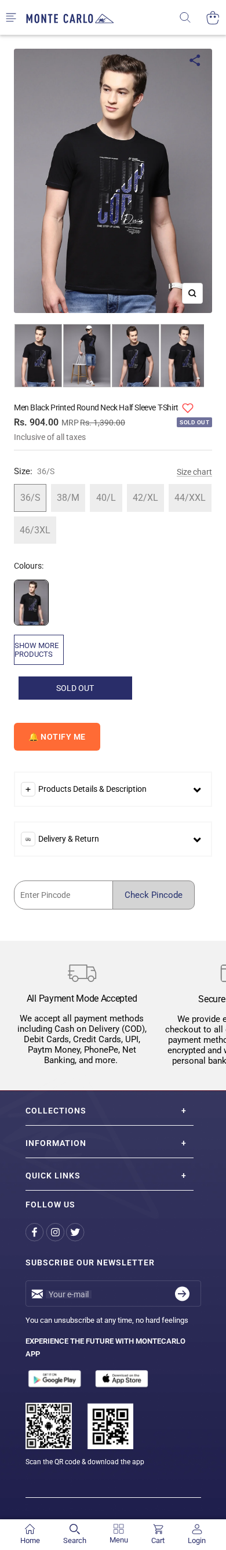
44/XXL (190, 497)
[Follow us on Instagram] (56, 1232)
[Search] (193, 17)
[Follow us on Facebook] (35, 1232)
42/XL (145, 497)
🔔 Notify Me (57, 736)
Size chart (194, 471)
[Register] (182, 1293)
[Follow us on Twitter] (76, 1232)
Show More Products (36, 649)
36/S (30, 497)
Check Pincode (154, 895)
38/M (68, 497)
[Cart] (213, 17)
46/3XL (35, 530)
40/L (106, 497)
